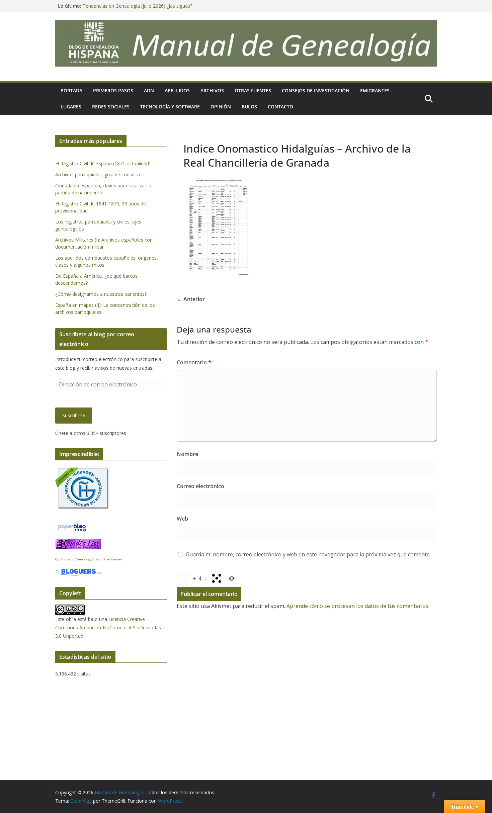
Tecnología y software (170, 106)
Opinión (221, 106)
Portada (71, 90)
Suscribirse (73, 415)
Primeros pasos (113, 90)
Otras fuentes (253, 90)
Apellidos (177, 90)
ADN (149, 90)
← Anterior (191, 299)
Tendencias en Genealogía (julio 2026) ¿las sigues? (137, 6)
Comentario (194, 362)
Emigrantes (375, 90)
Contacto (280, 106)
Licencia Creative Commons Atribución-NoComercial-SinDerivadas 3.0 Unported (108, 627)
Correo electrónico (200, 486)
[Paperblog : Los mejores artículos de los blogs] (71, 526)
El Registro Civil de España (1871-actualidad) (103, 163)
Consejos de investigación (315, 90)
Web (182, 518)
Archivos (212, 90)
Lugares (71, 106)
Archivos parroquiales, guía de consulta (97, 174)
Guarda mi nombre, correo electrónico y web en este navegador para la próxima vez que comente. (308, 554)
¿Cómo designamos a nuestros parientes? (101, 294)
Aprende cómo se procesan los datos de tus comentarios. (357, 606)
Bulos (249, 106)
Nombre (187, 454)
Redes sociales (111, 106)
